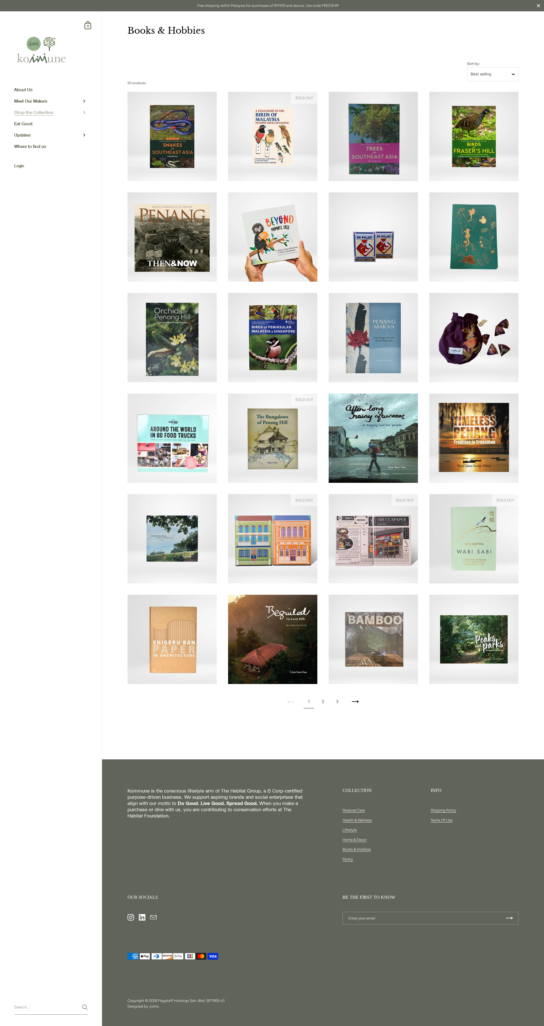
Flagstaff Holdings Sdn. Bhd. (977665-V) (191, 1001)
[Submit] (85, 1007)
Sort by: (473, 63)
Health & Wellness (357, 820)
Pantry (348, 859)
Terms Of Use (441, 820)
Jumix (154, 1006)
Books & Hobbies (357, 849)
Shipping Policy (443, 810)
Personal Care (354, 810)
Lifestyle (350, 830)
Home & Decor (355, 840)
